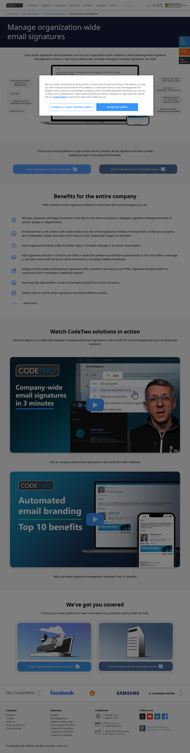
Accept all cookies (117, 107)
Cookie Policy (59, 97)
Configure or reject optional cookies (71, 107)
